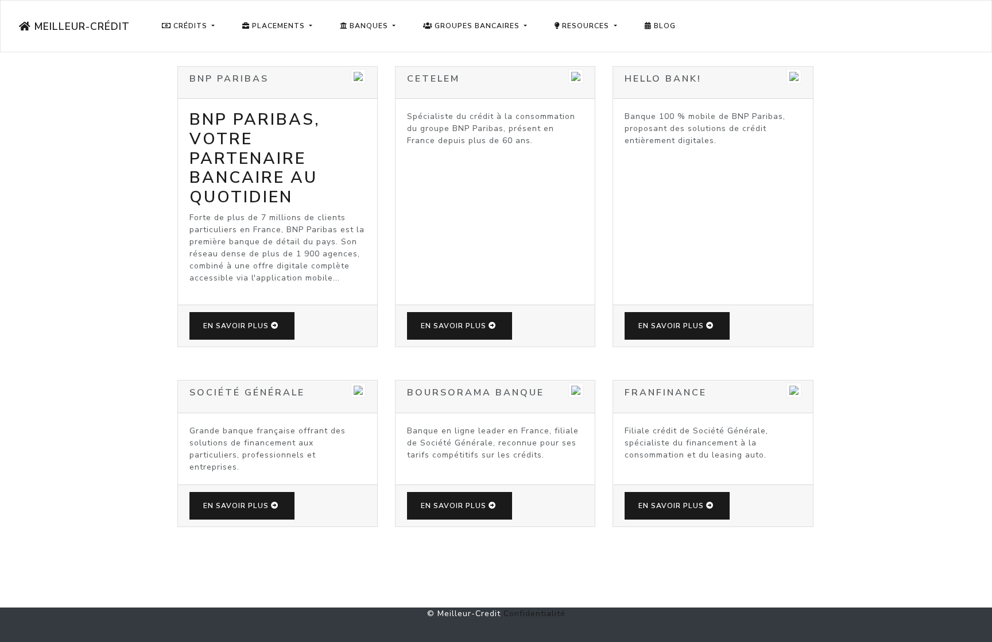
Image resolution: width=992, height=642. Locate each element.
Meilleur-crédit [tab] (80, 26)
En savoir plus (236, 325)
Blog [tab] (664, 25)
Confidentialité (534, 613)
